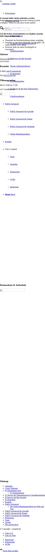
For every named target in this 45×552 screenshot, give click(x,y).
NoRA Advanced (12, 504)
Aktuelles (8, 486)
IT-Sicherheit (10, 500)
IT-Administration (17, 493)
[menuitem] (25, 62)
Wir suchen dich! (11, 525)
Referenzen (9, 518)
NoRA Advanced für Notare (16, 513)
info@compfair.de (13, 71)
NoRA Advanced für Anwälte (17, 511)
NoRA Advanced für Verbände (17, 516)
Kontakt (8, 502)
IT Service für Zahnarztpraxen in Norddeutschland (25, 495)
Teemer (8, 522)
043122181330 (10, 75)
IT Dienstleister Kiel (13, 491)
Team (7, 520)
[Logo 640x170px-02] (8, 4)
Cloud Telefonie (11, 488)
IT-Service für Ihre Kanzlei (15, 497)
